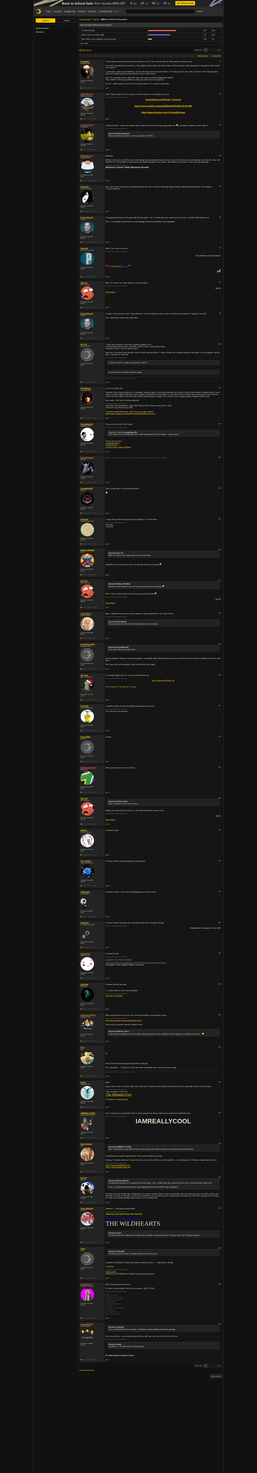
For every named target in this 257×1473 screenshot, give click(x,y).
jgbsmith (84, 248)
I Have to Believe (124, 447)
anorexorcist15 (87, 1015)
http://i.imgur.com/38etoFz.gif (163, 680)
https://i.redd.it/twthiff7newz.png (118, 1167)
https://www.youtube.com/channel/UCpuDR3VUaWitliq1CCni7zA (130, 414)
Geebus (84, 830)
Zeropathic (85, 62)
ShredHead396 (86, 489)
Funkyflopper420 (87, 644)
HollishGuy (85, 156)
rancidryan (85, 125)
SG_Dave (123, 686)
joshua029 (85, 614)
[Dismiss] (220, 3)
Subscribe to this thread (86, 1370)
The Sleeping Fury (119, 1094)
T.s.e (82, 1047)
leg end (84, 1178)
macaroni (84, 519)
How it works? (216, 56)
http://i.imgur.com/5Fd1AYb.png (118, 1165)
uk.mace (84, 954)
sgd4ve (113, 686)
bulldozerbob (86, 768)
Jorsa (83, 1249)
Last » (219, 50)
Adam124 (84, 1284)
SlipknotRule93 (87, 1209)
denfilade (84, 984)
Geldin (83, 1082)
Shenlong (85, 187)
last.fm (218, 288)
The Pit (96, 19)
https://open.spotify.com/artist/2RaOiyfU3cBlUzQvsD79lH (163, 106)
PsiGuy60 (84, 706)
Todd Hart (85, 923)
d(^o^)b (84, 344)
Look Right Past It (113, 443)
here (126, 1099)
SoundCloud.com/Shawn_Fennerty (163, 100)
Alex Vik (84, 283)
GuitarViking (86, 458)
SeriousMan (85, 737)
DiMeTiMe (85, 94)
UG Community (85, 19)
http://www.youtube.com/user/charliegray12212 (124, 1020)
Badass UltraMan (88, 550)
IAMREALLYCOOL (88, 1113)
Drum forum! (110, 292)
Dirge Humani (86, 1144)
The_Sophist (86, 861)
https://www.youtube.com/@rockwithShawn (163, 112)
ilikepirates (85, 892)
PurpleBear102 (87, 424)
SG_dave (84, 675)
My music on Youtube (114, 996)
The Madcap (86, 388)
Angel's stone (111, 1272)
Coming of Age (111, 447)
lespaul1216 (85, 1324)
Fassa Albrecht (87, 218)
